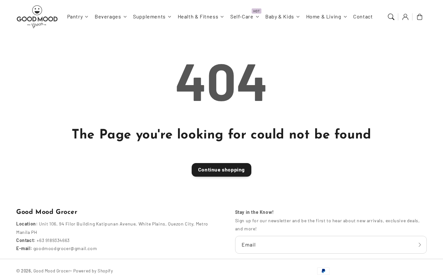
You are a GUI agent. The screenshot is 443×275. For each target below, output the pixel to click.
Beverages (108, 16)
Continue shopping (221, 169)
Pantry (75, 16)
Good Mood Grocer (51, 270)
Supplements (149, 16)
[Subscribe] (420, 244)
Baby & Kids (279, 16)
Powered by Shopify (93, 270)
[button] (391, 17)
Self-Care (241, 16)
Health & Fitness (198, 16)
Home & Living (323, 16)
